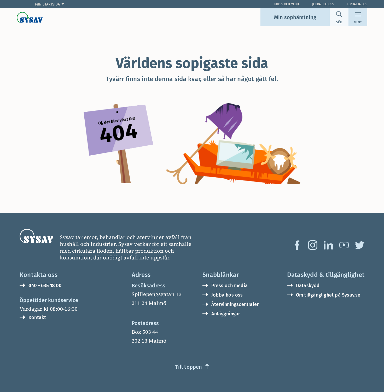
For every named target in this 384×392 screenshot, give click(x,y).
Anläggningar (225, 314)
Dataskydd (308, 285)
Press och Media (287, 4)
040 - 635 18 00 (45, 285)
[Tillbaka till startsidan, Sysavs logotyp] (30, 17)
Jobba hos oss (323, 4)
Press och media (229, 285)
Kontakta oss (357, 4)
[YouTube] (344, 245)
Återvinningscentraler (235, 304)
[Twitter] (359, 245)
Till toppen (188, 367)
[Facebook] (297, 245)
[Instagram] (312, 245)
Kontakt (37, 317)
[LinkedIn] (328, 245)
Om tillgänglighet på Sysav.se (328, 295)
